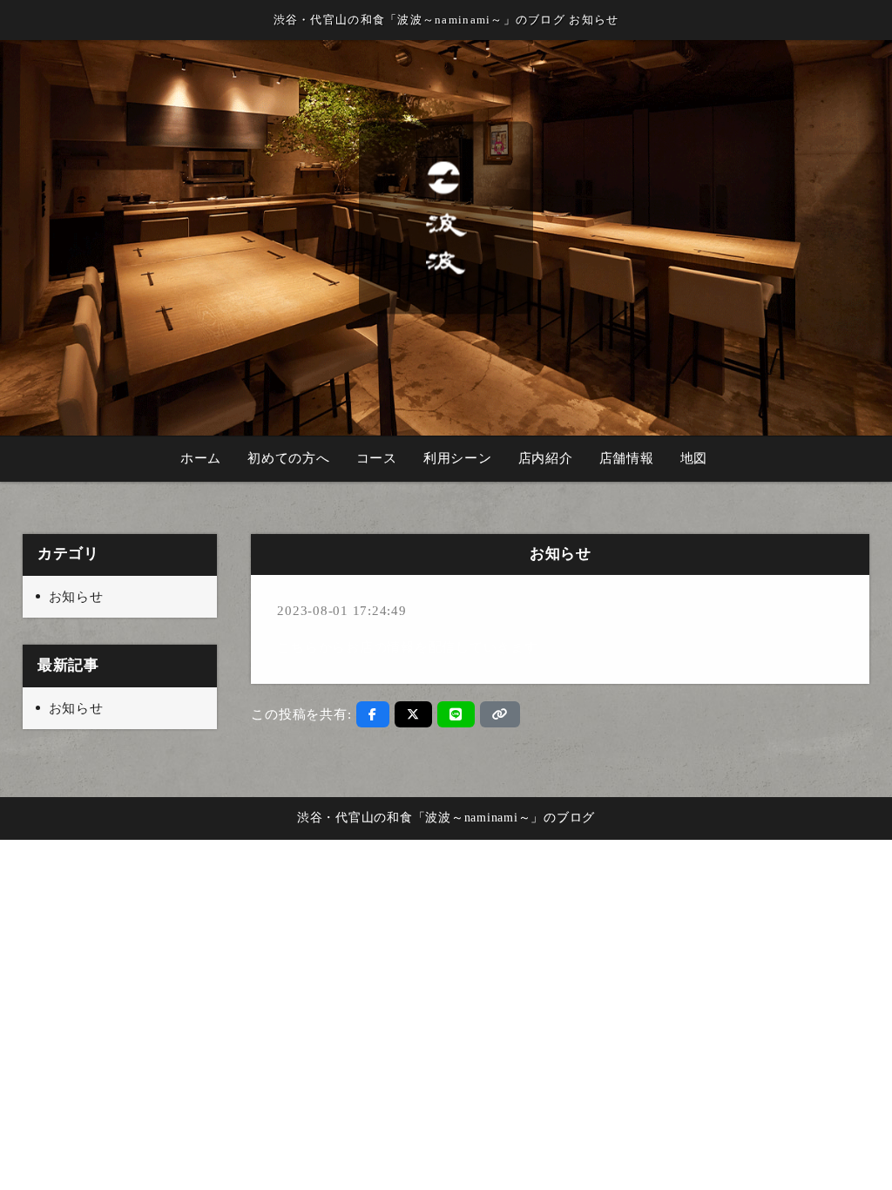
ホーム (200, 458)
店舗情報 (626, 458)
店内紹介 (545, 458)
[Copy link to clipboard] (500, 714)
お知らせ (76, 597)
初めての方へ (288, 458)
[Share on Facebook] (372, 714)
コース (376, 458)
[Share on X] (413, 714)
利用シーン (457, 458)
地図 (694, 458)
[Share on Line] (456, 714)
